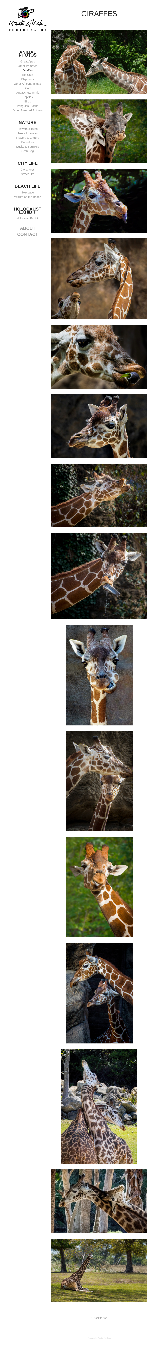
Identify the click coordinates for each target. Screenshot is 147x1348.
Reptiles (28, 97)
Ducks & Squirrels (27, 146)
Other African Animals (27, 83)
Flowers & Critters (27, 137)
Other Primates (27, 66)
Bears (27, 88)
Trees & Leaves (28, 133)
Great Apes (27, 61)
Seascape (27, 192)
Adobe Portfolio (104, 1338)
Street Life (27, 174)
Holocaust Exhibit (27, 210)
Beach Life (27, 186)
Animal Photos (28, 53)
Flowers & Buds (28, 128)
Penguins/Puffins (27, 105)
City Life (28, 163)
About (27, 228)
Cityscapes (28, 169)
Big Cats (27, 74)
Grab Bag (27, 151)
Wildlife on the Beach (27, 196)
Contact (27, 234)
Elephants (27, 79)
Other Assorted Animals (27, 110)
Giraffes (28, 70)
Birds (27, 101)
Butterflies (27, 142)
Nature (27, 122)
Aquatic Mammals (27, 92)
